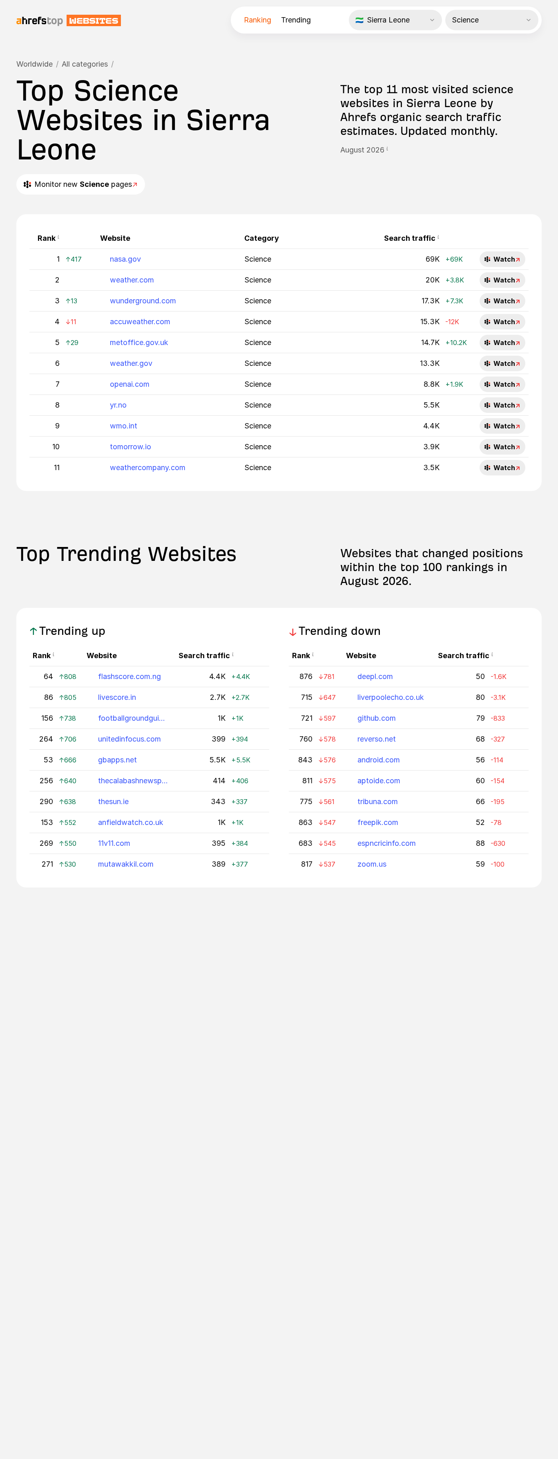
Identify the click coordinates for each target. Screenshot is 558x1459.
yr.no (118, 405)
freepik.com (377, 822)
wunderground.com (143, 300)
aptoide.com (378, 780)
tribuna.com (377, 801)
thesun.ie (113, 801)
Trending (296, 20)
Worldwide (34, 64)
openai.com (130, 384)
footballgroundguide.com (133, 718)
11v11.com (114, 843)
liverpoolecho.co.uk (390, 697)
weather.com (132, 280)
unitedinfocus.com (129, 739)
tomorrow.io (130, 446)
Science (257, 259)
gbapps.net (117, 759)
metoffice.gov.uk (139, 342)
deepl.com (375, 676)
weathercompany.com (147, 467)
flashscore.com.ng (129, 676)
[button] (387, 150)
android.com (378, 759)
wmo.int (123, 425)
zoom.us (371, 864)
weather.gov (131, 363)
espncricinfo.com (386, 843)
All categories (85, 64)
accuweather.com (140, 321)
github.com (376, 718)
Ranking (257, 20)
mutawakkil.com (126, 864)
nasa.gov (125, 259)
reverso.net (376, 739)
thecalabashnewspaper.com (133, 780)
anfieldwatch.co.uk (130, 822)
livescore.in (117, 697)
